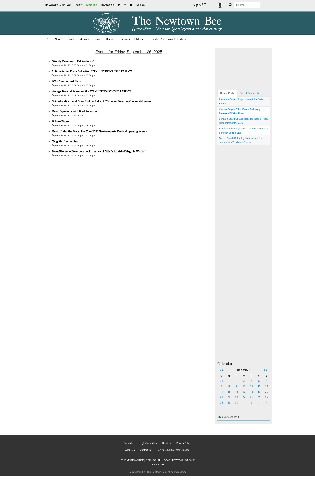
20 (266, 391)
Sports (70, 39)
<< (221, 370)
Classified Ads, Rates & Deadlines (168, 39)
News (58, 39)
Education (84, 39)
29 (229, 402)
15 (229, 391)
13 (266, 386)
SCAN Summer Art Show (67, 81)
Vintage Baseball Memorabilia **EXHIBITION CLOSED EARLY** (91, 91)
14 (221, 391)
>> (266, 370)
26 (259, 397)
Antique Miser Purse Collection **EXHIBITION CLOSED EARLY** (92, 71)
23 (236, 397)
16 (236, 391)
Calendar (125, 39)
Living (97, 39)
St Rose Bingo (60, 121)
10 (243, 386)
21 (221, 397)
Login (69, 4)
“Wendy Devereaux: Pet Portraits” (73, 61)
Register (78, 4)
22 (229, 397)
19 (259, 391)
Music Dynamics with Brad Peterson (74, 111)
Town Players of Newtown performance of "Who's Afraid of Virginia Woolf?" (99, 151)
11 (251, 386)
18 (251, 391)
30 (236, 402)
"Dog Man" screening (65, 141)
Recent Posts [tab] (227, 93)
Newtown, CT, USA (199, 5)
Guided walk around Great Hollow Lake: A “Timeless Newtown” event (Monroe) (101, 101)
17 (243, 391)
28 (221, 402)
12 (259, 386)
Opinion (110, 39)
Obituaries (139, 39)
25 (251, 397)
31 (221, 381)
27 (266, 397)
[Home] (48, 39)
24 (243, 397)
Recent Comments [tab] (249, 93)
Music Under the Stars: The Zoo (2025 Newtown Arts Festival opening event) (99, 131)
